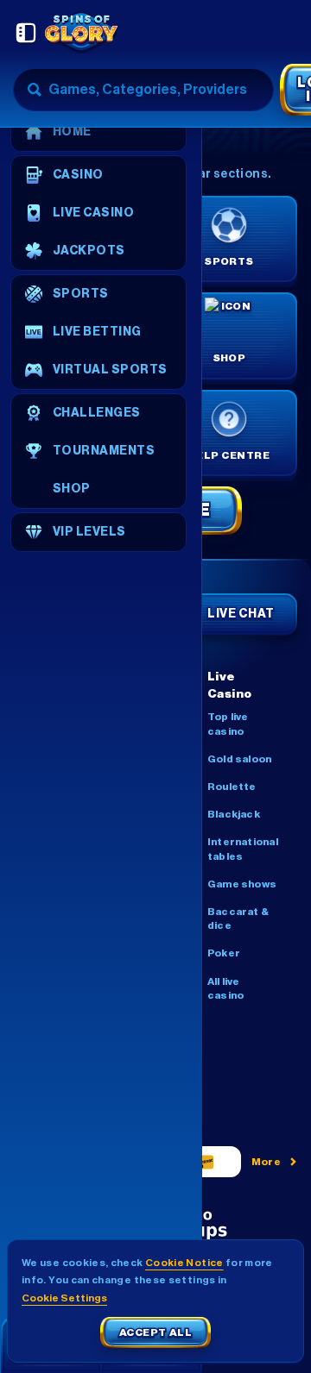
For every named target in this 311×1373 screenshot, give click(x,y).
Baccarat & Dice (238, 918)
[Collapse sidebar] (26, 33)
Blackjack (233, 814)
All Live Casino (225, 988)
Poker (223, 953)
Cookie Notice (184, 1262)
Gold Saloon (239, 759)
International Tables (242, 849)
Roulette (232, 786)
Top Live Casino (228, 724)
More (266, 1162)
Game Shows (241, 884)
